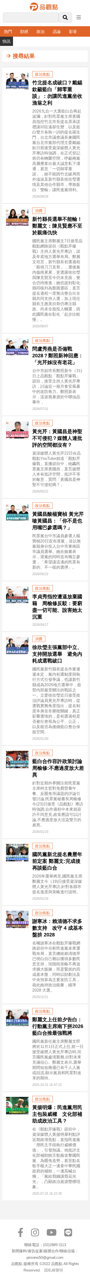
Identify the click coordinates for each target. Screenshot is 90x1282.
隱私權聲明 (53, 1270)
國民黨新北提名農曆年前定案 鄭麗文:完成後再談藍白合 (57, 861)
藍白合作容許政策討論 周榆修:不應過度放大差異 (58, 768)
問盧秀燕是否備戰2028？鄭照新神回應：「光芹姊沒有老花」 (57, 355)
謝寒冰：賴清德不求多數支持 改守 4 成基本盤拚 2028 (57, 927)
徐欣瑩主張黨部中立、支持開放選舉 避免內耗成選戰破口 (57, 653)
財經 (24, 31)
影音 (73, 31)
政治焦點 (42, 74)
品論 (57, 31)
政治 (40, 31)
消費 (38, 211)
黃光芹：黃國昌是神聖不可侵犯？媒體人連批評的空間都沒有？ (57, 438)
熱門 (8, 31)
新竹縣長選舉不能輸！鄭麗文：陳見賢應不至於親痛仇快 (57, 225)
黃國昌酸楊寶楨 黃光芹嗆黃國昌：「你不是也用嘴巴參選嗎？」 (58, 520)
